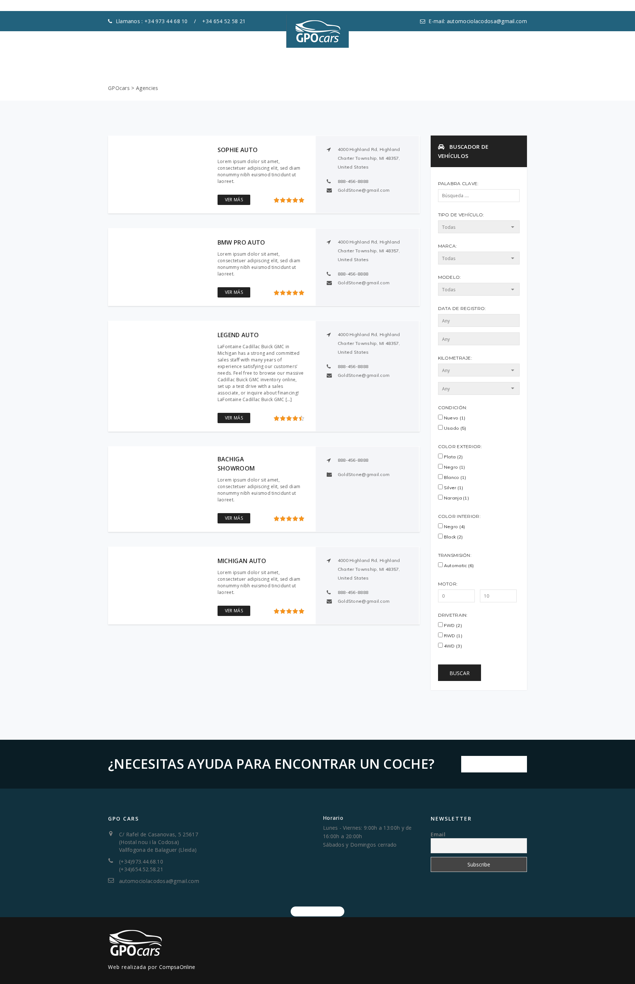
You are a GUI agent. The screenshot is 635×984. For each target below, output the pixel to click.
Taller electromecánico (358, 56)
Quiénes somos (203, 56)
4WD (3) (452, 646)
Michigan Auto (242, 561)
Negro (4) (454, 526)
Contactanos (494, 764)
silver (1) (453, 487)
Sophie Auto (238, 150)
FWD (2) (452, 625)
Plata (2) (453, 456)
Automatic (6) (458, 565)
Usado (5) (454, 428)
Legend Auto (238, 335)
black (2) (453, 537)
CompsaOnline (177, 966)
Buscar (459, 673)
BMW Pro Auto (241, 242)
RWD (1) (452, 635)
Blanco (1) (454, 477)
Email (438, 834)
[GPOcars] (317, 25)
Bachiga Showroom (236, 463)
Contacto (427, 56)
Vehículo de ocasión (274, 56)
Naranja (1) (456, 498)
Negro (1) (454, 467)
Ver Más (234, 200)
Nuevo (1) (454, 418)
